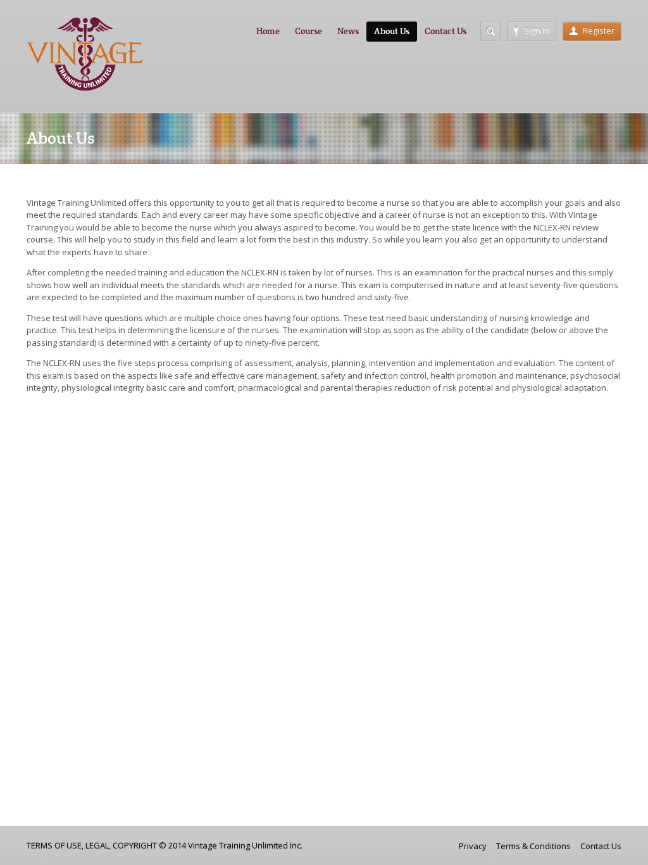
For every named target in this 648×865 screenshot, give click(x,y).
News (348, 31)
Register (598, 30)
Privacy (473, 846)
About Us (391, 31)
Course (308, 31)
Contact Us (445, 31)
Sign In (536, 30)
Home (268, 31)
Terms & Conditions (533, 846)
